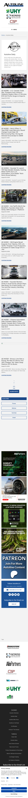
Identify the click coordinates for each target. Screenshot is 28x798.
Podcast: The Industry (14, 729)
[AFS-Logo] (13, 697)
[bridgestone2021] (13, 647)
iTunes (14, 403)
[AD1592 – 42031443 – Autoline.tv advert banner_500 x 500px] (14, 475)
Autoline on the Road (14, 722)
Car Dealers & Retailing (14, 760)
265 (14, 386)
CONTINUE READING (6, 107)
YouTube (14, 413)
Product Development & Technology (14, 750)
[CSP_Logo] (13, 22)
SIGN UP (14, 604)
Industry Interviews (14, 713)
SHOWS (14, 710)
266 (14, 388)
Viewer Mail (14, 736)
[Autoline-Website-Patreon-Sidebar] (14, 578)
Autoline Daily (14, 716)
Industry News (14, 740)
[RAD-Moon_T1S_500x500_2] (14, 527)
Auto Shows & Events (14, 743)
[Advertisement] (14, 434)
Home (3, 35)
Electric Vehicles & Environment (14, 753)
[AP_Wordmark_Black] (13, 664)
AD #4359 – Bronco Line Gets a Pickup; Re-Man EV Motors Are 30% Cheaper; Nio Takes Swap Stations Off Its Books (12, 361)
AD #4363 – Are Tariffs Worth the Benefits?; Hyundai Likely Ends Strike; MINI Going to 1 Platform (13, 208)
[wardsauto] (13, 680)
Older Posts (14, 391)
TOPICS (14, 734)
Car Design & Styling (14, 756)
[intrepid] (13, 17)
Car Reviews (14, 726)
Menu (15, 29)
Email (14, 417)
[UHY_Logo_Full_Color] (13, 11)
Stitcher (14, 408)
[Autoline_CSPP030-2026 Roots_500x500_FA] (14, 553)
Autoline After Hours (14, 719)
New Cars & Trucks (14, 746)
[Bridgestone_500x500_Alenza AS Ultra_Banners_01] (14, 501)
